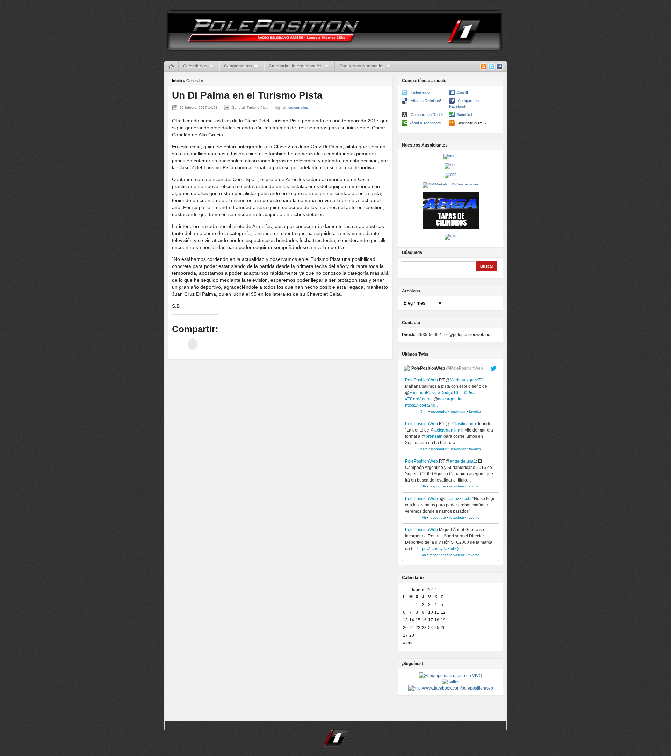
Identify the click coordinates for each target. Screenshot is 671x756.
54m (423, 411)
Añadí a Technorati (425, 123)
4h (424, 517)
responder (439, 411)
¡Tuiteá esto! (420, 92)
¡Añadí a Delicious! (425, 101)
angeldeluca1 (463, 461)
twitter (493, 368)
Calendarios (195, 66)
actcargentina (451, 399)
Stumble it (464, 115)
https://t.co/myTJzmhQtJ (439, 548)
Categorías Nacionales (362, 66)
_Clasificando (463, 423)
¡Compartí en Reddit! (427, 115)
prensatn (434, 436)
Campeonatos (238, 66)
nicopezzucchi (457, 498)
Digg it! (462, 92)
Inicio (177, 81)
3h (424, 486)
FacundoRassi (423, 392)
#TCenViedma (419, 399)
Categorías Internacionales (296, 66)
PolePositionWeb (421, 380)
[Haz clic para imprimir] (192, 344)
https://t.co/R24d (420, 405)
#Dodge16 (448, 392)
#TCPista (468, 392)
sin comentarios (295, 107)
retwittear (458, 411)
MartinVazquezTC (467, 380)
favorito (475, 411)
